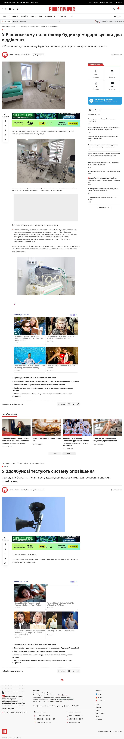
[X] (5, 9)
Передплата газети (106, 2)
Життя (11, 435)
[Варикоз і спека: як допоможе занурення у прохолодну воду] (107, 427)
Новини (6, 29)
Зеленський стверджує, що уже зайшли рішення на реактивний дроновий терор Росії (46, 381)
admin (11, 54)
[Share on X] (5, 125)
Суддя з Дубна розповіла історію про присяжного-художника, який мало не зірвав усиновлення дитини (16, 441)
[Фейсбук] (2, 9)
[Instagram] (96, 86)
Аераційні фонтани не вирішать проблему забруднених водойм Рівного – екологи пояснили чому (104, 180)
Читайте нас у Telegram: (104, 99)
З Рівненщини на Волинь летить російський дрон (104, 171)
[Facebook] (96, 74)
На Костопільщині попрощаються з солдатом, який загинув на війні (39, 384)
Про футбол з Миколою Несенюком (112, 21)
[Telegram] (17, 9)
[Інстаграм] (13, 9)
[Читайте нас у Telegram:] (91, 101)
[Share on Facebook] (5, 121)
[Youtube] (112, 86)
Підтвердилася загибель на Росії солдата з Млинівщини (35, 378)
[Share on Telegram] (5, 135)
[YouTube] (9, 9)
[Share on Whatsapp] (5, 130)
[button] (114, 9)
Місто (79, 435)
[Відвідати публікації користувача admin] (5, 55)
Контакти (119, 2)
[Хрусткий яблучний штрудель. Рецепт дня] (46, 427)
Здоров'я (97, 435)
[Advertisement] (46, 207)
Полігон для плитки (19, 21)
